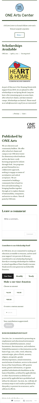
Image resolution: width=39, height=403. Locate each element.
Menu (19, 35)
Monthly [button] (19, 276)
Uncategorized (25, 54)
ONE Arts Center (19, 15)
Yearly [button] (31, 276)
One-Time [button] (8, 276)
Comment (30, 234)
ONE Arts (5, 54)
